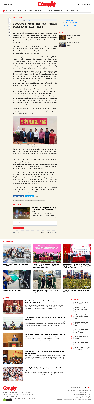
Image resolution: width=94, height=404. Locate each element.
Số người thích (53, 232)
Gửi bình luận (18, 228)
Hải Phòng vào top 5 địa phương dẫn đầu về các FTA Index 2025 (81, 331)
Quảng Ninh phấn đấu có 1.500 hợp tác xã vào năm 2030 (16, 265)
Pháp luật (25, 10)
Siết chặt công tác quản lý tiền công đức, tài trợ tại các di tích (74, 37)
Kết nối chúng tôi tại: (75, 387)
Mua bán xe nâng (68, 28)
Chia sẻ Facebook (19, 196)
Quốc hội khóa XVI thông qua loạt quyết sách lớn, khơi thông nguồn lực (45, 318)
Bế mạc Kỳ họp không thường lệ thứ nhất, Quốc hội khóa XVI (45, 334)
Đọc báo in (7, 6)
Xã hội (30, 10)
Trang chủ (15, 17)
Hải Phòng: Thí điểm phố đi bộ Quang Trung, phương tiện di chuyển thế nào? (44, 209)
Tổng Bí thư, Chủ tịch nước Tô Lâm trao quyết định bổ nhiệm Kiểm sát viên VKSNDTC (45, 302)
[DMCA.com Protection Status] (24, 400)
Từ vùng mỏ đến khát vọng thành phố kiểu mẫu (82, 302)
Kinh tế (45, 10)
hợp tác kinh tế (28, 200)
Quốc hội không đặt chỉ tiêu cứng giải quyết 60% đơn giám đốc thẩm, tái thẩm (44, 352)
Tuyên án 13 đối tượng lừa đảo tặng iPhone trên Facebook (73, 44)
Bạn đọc (73, 10)
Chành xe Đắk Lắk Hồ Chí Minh (72, 22)
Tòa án (13, 10)
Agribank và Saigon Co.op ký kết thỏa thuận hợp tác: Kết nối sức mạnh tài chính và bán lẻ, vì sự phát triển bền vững (46, 265)
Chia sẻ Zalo (30, 196)
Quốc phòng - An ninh (59, 10)
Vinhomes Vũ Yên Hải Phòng (70, 25)
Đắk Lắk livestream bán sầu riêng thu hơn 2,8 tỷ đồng (81, 324)
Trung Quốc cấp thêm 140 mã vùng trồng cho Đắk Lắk (76, 291)
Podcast (68, 10)
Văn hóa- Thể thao (37, 10)
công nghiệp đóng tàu (39, 200)
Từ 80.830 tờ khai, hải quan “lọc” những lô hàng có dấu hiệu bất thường (45, 291)
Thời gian (47, 232)
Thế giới (50, 10)
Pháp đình (19, 10)
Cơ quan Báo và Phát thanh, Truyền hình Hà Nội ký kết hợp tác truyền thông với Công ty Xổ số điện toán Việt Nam (77, 265)
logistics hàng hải (20, 200)
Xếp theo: (42, 232)
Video (77, 10)
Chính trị (8, 10)
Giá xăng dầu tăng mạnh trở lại (12, 290)
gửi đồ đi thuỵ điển (70, 20)
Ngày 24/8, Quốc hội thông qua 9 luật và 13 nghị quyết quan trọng (44, 369)
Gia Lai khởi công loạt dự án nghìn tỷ (81, 337)
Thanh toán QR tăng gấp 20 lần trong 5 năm (82, 348)
